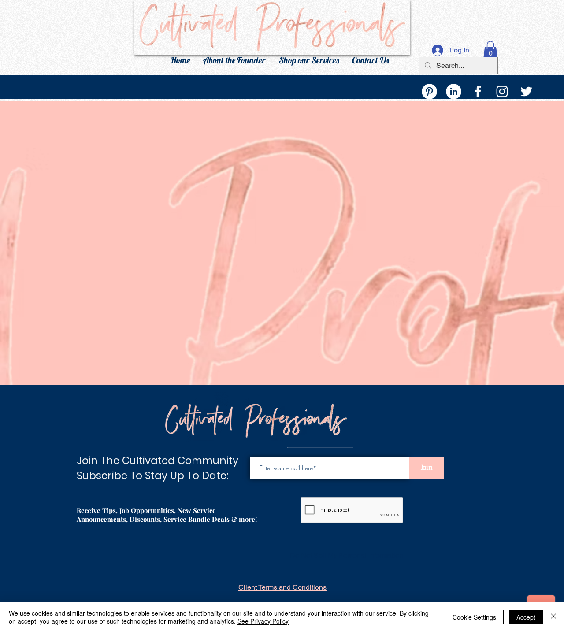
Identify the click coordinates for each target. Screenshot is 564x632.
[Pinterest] (429, 91)
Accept (525, 617)
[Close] (553, 617)
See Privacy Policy (263, 621)
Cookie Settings (474, 617)
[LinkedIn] (453, 91)
